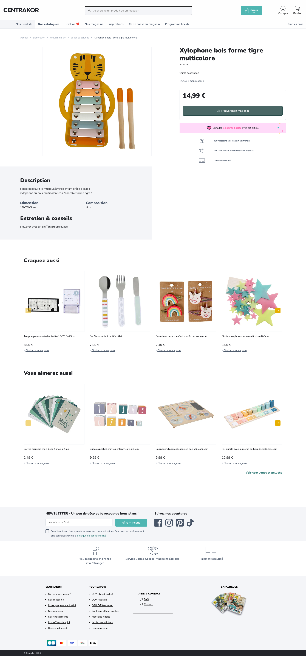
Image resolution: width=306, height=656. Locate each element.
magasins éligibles (245, 150)
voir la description (189, 73)
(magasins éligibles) (167, 559)
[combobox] (138, 10)
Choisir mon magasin (193, 81)
